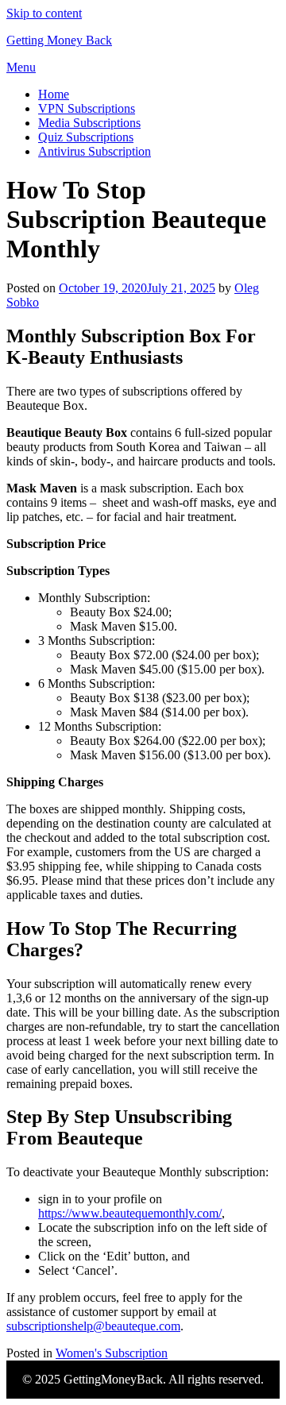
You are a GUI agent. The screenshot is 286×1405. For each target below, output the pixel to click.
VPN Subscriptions (86, 108)
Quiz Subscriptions (85, 137)
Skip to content (44, 13)
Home (53, 94)
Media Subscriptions (89, 122)
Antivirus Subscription (94, 151)
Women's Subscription (112, 1353)
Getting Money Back (59, 40)
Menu (21, 67)
